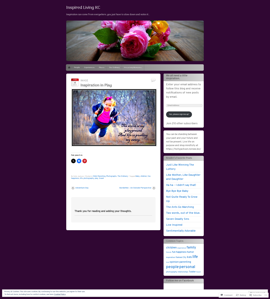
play (96, 178)
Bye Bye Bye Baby (177, 191)
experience (181, 248)
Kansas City (181, 257)
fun (149, 176)
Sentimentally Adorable (181, 231)
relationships (183, 272)
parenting (185, 262)
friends (168, 252)
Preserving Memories (133, 67)
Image (84, 80)
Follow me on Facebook (180, 280)
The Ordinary (114, 67)
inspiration (170, 257)
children (143, 176)
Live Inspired (174, 225)
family (191, 247)
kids (189, 257)
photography (89, 178)
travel (101, 178)
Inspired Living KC (83, 7)
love (167, 262)
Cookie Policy (60, 294)
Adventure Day (81, 188)
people (172, 267)
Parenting (101, 176)
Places (101, 67)
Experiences (89, 67)
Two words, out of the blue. (183, 213)
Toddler (192, 272)
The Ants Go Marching (180, 207)
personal (187, 267)
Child (95, 176)
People (77, 67)
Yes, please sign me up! (179, 114)
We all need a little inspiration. (176, 77)
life (81, 178)
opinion (174, 262)
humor (190, 252)
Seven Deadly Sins (177, 219)
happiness (75, 178)
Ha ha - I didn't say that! (181, 185)
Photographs (111, 176)
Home (69, 67)
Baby (138, 176)
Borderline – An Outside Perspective (135, 188)
